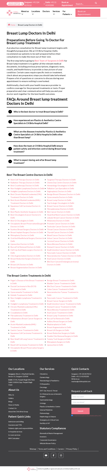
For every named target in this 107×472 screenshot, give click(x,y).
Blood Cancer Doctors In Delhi (59, 235)
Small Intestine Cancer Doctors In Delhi (63, 250)
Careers (61, 449)
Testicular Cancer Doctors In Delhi (61, 226)
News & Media (13, 405)
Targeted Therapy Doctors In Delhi (61, 179)
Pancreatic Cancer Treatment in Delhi (62, 298)
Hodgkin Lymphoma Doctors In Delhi (25, 191)
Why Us (11, 395)
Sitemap (33, 449)
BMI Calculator (14, 438)
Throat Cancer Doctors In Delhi (60, 229)
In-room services (14, 435)
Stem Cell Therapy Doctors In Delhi (24, 179)
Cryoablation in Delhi (18, 312)
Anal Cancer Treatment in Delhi (60, 312)
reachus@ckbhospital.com (80, 381)
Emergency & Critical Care (49, 420)
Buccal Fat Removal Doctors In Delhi (25, 247)
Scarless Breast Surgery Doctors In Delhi (27, 229)
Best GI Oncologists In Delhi (21, 220)
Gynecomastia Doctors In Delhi (59, 197)
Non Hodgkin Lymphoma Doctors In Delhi (27, 188)
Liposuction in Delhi (55, 345)
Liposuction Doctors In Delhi (22, 244)
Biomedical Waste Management (51, 433)
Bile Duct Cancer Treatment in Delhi (61, 286)
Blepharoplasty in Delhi (56, 324)
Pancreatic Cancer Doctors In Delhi (61, 253)
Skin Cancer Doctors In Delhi (58, 212)
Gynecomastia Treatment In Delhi (24, 292)
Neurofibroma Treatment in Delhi (60, 310)
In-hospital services (15, 432)
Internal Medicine (46, 410)
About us (25, 11)
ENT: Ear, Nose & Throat (48, 391)
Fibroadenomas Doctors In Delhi (60, 209)
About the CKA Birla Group (18, 412)
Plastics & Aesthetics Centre (50, 406)
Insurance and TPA (15, 425)
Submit (80, 411)
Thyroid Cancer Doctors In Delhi (60, 232)
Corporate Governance (48, 440)
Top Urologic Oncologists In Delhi (60, 203)
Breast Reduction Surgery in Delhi (61, 333)
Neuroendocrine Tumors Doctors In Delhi (64, 256)
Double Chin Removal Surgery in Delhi (62, 336)
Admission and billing (16, 422)
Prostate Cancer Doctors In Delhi (60, 223)
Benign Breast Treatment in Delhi (60, 280)
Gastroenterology (46, 400)
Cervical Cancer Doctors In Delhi (60, 241)
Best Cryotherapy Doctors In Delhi (24, 185)
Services (56, 11)
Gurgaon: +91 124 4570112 (81, 374)
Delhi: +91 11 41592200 (80, 376)
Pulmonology (44, 413)
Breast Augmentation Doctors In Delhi (26, 267)
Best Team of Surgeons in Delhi (49, 60)
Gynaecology (44, 377)
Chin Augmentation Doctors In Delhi (25, 256)
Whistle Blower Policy (48, 443)
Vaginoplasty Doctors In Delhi (59, 191)
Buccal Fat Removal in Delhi (58, 318)
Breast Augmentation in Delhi (59, 327)
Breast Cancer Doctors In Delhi (60, 206)
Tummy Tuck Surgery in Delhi (59, 339)
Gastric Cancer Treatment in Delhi (24, 330)
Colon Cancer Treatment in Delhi (60, 289)
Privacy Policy (71, 449)
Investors (43, 437)
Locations (36, 11)
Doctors (46, 11)
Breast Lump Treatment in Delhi (60, 315)
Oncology (43, 387)
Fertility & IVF (45, 423)
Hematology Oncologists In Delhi (60, 185)
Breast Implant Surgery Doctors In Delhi (26, 232)
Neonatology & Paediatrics (49, 381)
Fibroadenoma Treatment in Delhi (24, 315)
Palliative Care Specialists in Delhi (60, 188)
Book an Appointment (67, 3)
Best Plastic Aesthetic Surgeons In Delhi (26, 212)
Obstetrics (44, 374)
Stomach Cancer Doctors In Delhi (60, 247)
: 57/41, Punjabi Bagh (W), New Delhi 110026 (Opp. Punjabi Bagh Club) (21, 382)
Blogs (10, 401)
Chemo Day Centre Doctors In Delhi (61, 182)
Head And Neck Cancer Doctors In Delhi (63, 215)
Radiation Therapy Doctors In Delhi (24, 182)
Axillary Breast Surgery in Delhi (59, 321)
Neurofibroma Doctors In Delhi (59, 244)
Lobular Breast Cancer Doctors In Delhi (63, 218)
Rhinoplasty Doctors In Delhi (22, 235)
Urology (43, 403)
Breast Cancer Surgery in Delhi (59, 301)
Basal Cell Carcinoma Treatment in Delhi (26, 345)
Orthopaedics (45, 384)
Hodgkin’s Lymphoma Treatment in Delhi (27, 304)
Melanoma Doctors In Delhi (58, 220)
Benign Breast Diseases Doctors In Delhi (63, 194)
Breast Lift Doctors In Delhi (21, 264)
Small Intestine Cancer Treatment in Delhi (64, 304)
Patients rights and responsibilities (20, 428)
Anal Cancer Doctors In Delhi (59, 259)
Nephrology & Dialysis (48, 417)
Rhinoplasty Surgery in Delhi (58, 342)
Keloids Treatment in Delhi (21, 295)
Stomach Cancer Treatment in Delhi (61, 307)
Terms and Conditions (46, 449)
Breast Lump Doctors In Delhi (59, 200)
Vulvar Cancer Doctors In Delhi (59, 238)
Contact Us (12, 408)
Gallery (11, 398)
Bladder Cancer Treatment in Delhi (61, 283)
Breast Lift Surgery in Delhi (58, 330)
